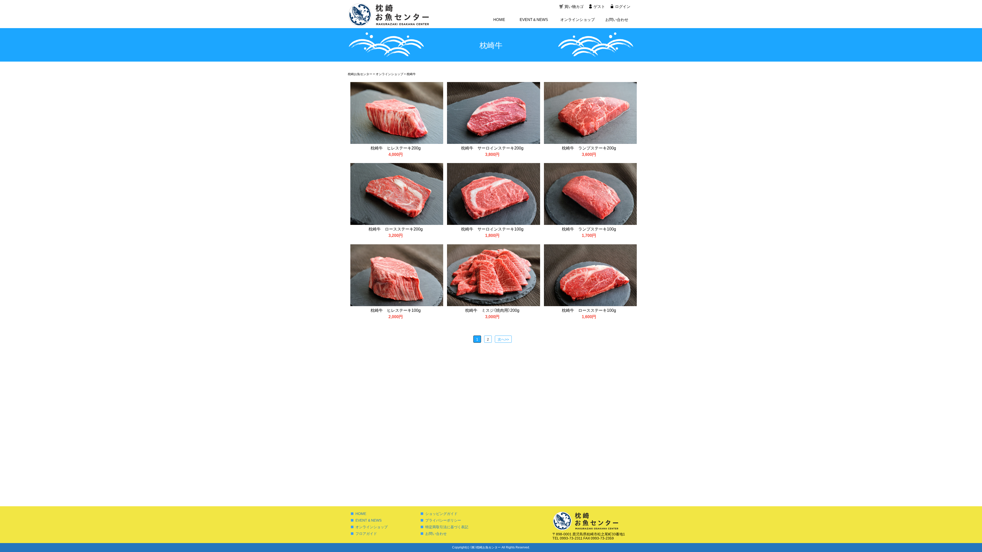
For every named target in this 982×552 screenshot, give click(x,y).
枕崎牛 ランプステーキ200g (589, 148)
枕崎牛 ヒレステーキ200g (396, 148)
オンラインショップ (577, 19)
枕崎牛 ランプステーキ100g (589, 229)
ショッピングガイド (441, 513)
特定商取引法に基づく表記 (446, 526)
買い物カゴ (574, 6)
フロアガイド (366, 533)
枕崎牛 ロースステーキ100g (589, 310)
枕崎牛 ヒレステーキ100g (396, 310)
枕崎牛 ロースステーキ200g (396, 229)
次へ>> (503, 339)
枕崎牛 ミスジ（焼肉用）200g (492, 310)
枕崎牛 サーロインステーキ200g (492, 148)
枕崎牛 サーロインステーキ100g (492, 229)
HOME (499, 19)
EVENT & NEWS (534, 19)
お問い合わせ (616, 19)
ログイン (622, 6)
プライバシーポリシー (443, 520)
